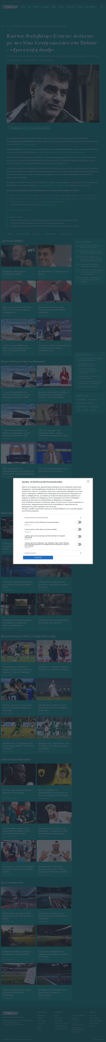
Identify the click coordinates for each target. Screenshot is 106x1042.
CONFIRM (38, 557)
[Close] (89, 482)
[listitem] (53, 518)
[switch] (78, 522)
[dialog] (53, 521)
